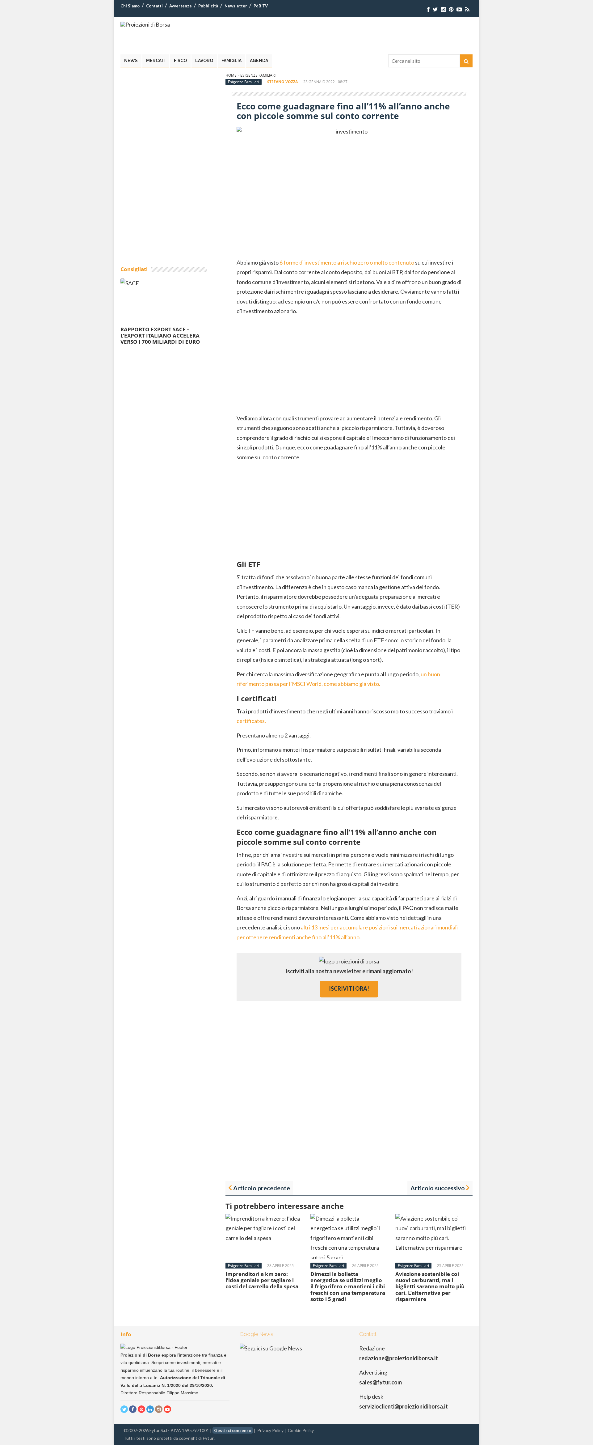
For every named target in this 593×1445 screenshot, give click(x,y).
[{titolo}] (428, 9)
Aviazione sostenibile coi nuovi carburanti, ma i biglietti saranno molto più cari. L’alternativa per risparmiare (430, 1286)
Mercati (156, 60)
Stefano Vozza (282, 81)
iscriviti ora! (349, 988)
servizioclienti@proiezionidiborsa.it (403, 1406)
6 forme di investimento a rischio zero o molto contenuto (347, 262)
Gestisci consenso (232, 1430)
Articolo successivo (437, 1188)
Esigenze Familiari (257, 75)
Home (231, 75)
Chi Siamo (130, 5)
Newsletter (236, 5)
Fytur (208, 1438)
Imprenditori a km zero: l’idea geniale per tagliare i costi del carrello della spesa (261, 1280)
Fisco (180, 60)
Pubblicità (208, 5)
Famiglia (231, 60)
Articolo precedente (261, 1188)
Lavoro (204, 60)
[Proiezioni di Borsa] (145, 24)
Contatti (154, 5)
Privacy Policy (270, 1430)
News (131, 60)
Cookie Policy (301, 1430)
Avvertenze (180, 5)
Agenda (259, 60)
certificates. (251, 720)
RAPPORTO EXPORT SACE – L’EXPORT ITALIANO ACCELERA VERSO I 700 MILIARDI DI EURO (160, 336)
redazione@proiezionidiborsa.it (398, 1358)
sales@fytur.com (380, 1382)
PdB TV (261, 5)
